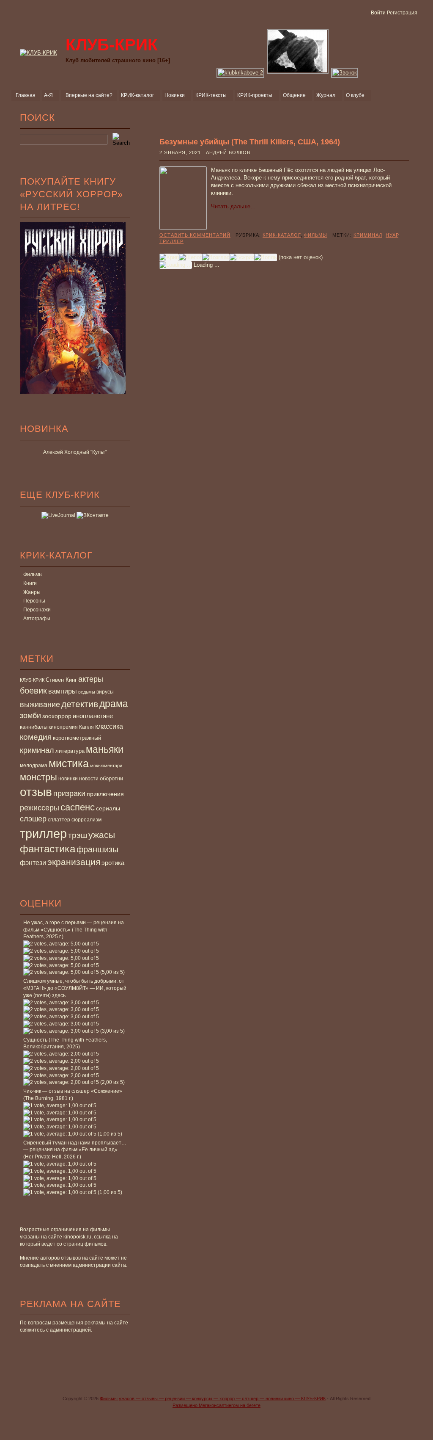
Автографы (36, 619)
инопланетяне (93, 715)
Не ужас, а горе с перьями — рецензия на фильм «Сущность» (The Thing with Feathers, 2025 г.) (73, 930)
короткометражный (77, 738)
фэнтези (33, 862)
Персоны (34, 601)
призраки (69, 793)
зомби (30, 715)
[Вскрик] (242, 257)
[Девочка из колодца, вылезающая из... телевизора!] (345, 72)
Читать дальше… (233, 206)
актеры (90, 679)
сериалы (108, 808)
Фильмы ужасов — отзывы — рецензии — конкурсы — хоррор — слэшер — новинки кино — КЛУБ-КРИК (213, 1398)
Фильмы (33, 575)
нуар (392, 235)
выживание (40, 704)
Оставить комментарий (194, 235)
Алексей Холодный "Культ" (75, 452)
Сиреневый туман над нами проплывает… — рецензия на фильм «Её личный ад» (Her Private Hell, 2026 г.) (74, 1150)
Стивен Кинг (61, 680)
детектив (79, 704)
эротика (112, 863)
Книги (30, 583)
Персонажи (37, 610)
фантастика (47, 848)
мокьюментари (106, 765)
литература (70, 751)
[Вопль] (265, 257)
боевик (33, 690)
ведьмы (86, 691)
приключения (105, 793)
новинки (68, 779)
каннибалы (33, 727)
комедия (36, 736)
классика (109, 726)
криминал (37, 750)
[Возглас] (216, 257)
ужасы (101, 835)
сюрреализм (86, 819)
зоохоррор (56, 716)
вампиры (62, 691)
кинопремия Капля (71, 727)
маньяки (104, 749)
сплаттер (59, 820)
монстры (38, 777)
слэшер (33, 819)
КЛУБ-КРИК (32, 680)
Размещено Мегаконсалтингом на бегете (216, 1405)
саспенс (77, 807)
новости (89, 778)
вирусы (105, 692)
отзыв (36, 792)
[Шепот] (190, 257)
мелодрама (33, 765)
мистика (69, 763)
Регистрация (402, 13)
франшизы (97, 849)
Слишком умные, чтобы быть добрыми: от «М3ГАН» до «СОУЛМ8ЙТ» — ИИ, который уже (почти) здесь (74, 988)
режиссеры (39, 807)
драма (113, 703)
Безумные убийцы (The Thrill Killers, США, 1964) (249, 142)
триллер (43, 833)
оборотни (111, 779)
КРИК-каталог (282, 235)
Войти (378, 13)
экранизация (73, 862)
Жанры (32, 592)
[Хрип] (169, 257)
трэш (77, 835)
